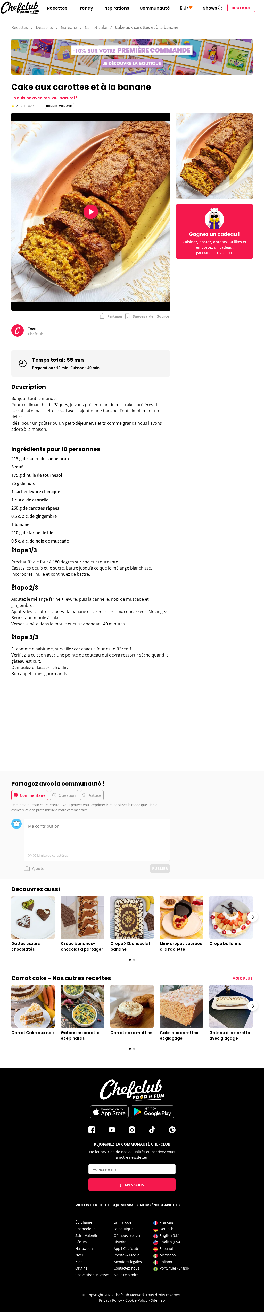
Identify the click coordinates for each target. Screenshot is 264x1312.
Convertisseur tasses (92, 1274)
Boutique (241, 7)
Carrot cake (96, 27)
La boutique (124, 1228)
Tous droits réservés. (164, 1294)
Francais (167, 1222)
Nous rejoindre (126, 1274)
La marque (122, 1222)
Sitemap (158, 1300)
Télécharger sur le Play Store (152, 1111)
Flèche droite (253, 917)
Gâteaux (69, 27)
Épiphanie (83, 1222)
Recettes (57, 8)
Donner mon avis (59, 106)
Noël (79, 1255)
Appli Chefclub (126, 1248)
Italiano (166, 1261)
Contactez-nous (126, 1268)
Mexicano (168, 1255)
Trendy (85, 8)
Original (82, 1268)
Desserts (44, 27)
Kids (78, 1261)
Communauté (154, 8)
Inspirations (116, 8)
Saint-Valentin (86, 1235)
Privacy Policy (110, 1300)
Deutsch (166, 1228)
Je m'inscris (132, 1184)
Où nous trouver (127, 1235)
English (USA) (170, 1241)
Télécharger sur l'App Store (109, 1111)
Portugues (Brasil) (174, 1268)
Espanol (166, 1248)
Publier (160, 868)
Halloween (84, 1248)
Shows (210, 8)
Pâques (81, 1241)
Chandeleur (85, 1228)
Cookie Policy (136, 1300)
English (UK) (169, 1235)
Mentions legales (128, 1261)
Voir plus (243, 978)
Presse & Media (126, 1255)
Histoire (120, 1241)
